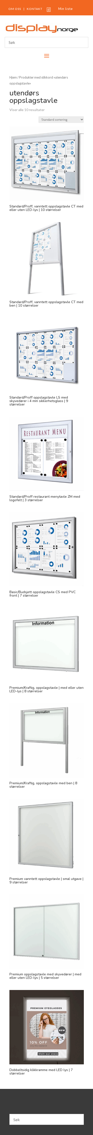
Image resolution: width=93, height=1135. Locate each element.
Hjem (13, 77)
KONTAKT (34, 9)
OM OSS (14, 9)
